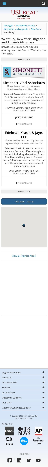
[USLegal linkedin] (19, 460)
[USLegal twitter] (29, 460)
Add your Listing (24, 201)
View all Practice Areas (24, 255)
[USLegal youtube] (38, 460)
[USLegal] (24, 10)
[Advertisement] (24, 287)
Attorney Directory (25, 25)
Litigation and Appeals (16, 28)
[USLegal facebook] (9, 460)
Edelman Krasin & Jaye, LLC (24, 134)
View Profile (25, 123)
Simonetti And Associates (24, 82)
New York (36, 28)
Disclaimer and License (24, 418)
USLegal (8, 25)
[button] (24, 225)
